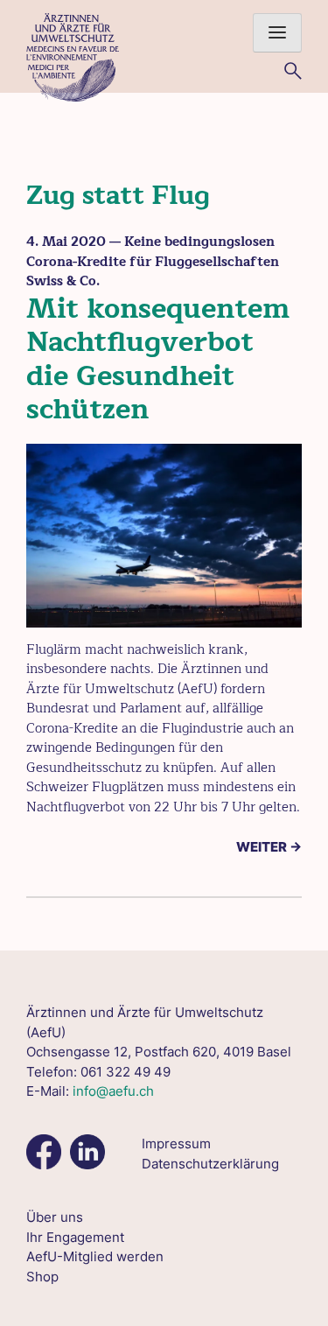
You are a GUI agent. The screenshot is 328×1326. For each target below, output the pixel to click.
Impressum (176, 1143)
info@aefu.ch (113, 1091)
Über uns (54, 1217)
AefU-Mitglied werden (95, 1256)
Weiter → (269, 846)
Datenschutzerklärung (210, 1163)
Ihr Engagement (75, 1237)
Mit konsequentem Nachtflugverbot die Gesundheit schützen (158, 358)
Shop (42, 1276)
